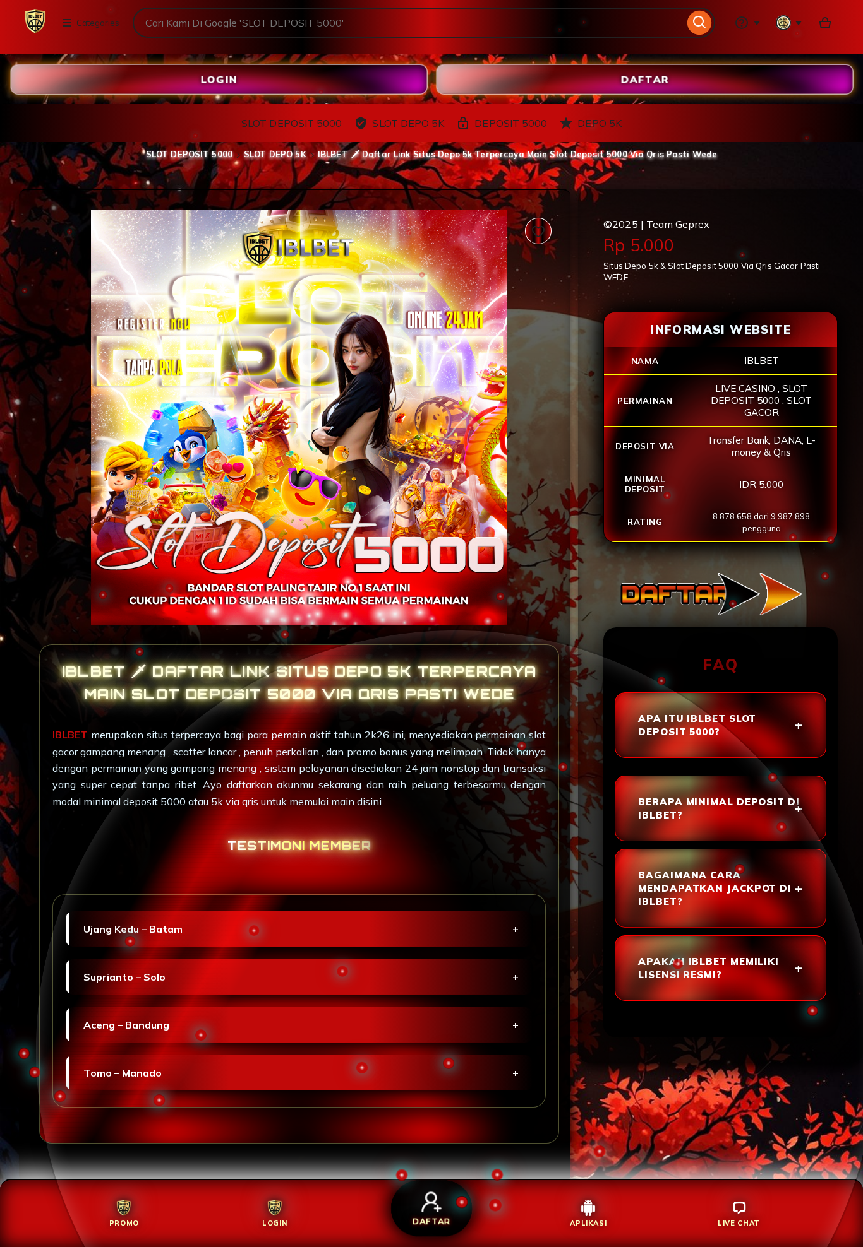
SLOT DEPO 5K (275, 154)
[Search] (699, 23)
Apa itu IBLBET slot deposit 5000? (697, 725)
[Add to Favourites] (538, 231)
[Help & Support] (747, 23)
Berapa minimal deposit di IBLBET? (719, 808)
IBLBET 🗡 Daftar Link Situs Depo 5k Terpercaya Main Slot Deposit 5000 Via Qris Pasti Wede (517, 154)
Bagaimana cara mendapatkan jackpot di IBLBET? (715, 888)
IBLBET (71, 734)
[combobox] (408, 23)
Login (218, 79)
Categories (97, 23)
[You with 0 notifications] (789, 23)
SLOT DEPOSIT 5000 (189, 154)
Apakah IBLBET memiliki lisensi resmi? (708, 968)
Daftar (644, 79)
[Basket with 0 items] (825, 23)
